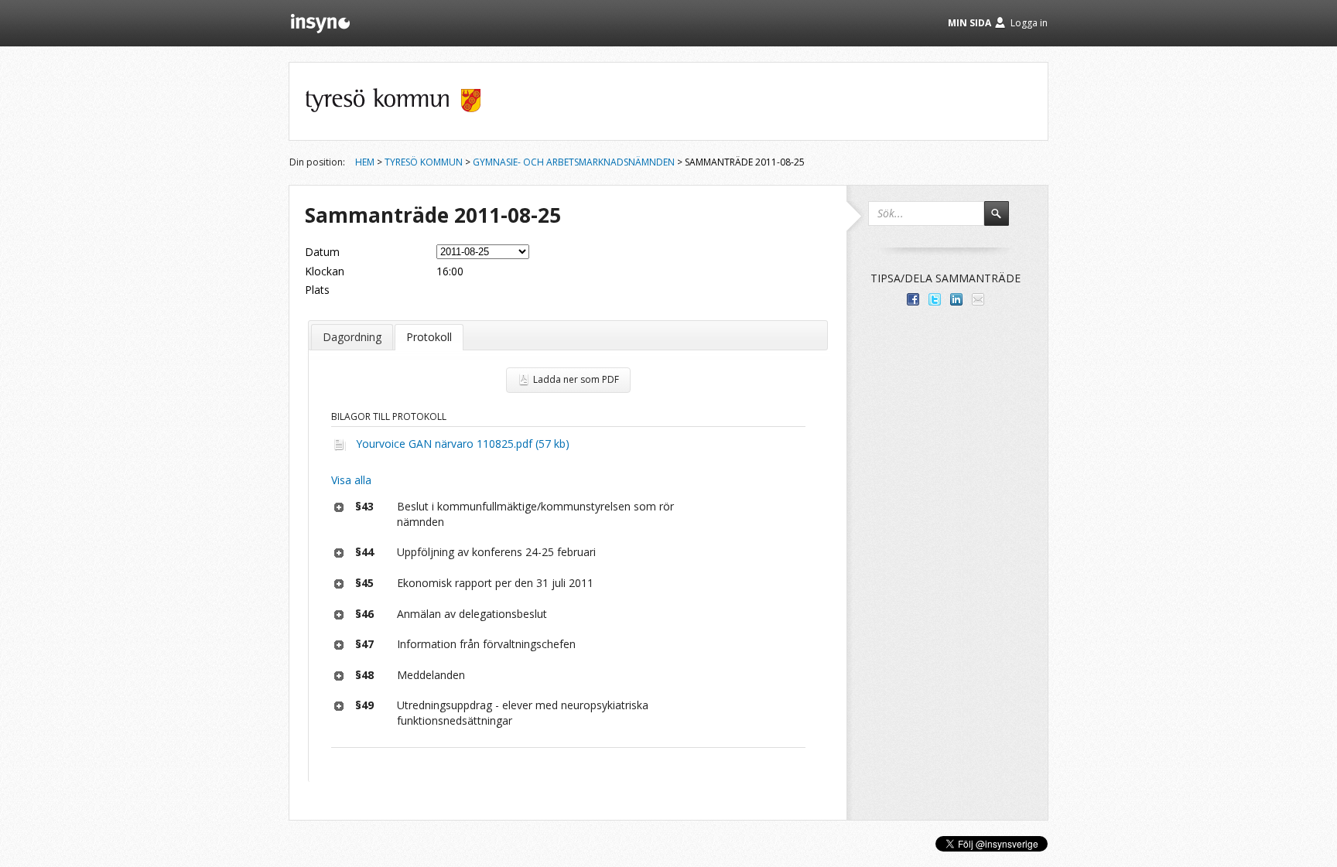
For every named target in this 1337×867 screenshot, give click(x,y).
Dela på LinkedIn (956, 299)
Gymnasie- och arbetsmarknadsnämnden (574, 162)
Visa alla (351, 480)
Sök (1003, 220)
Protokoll (429, 336)
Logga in (1029, 22)
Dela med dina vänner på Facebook (913, 299)
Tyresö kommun (424, 162)
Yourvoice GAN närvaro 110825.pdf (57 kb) (462, 443)
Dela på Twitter (934, 299)
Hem (364, 162)
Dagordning (352, 336)
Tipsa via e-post (978, 299)
